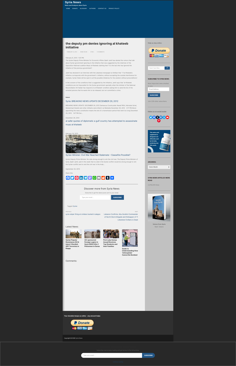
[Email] (99, 178)
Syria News (73, 2)
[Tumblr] (107, 178)
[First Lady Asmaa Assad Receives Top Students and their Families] (111, 233)
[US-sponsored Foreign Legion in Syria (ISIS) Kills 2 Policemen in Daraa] (92, 233)
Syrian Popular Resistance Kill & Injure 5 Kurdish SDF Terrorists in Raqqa (72, 244)
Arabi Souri (83, 52)
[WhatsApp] (94, 178)
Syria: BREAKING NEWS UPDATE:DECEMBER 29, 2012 (92, 101)
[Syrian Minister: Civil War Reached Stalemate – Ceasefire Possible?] (102, 144)
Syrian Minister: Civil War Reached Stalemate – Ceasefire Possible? (98, 155)
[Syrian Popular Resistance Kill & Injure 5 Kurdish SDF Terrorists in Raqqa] (73, 233)
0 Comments (100, 52)
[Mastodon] (90, 178)
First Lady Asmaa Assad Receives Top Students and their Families (110, 243)
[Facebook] (68, 178)
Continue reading (118, 362)
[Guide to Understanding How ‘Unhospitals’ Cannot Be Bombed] (130, 238)
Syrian (75, 206)
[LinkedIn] (81, 178)
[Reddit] (103, 178)
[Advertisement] (118, 24)
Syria (92, 52)
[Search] (167, 68)
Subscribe (117, 197)
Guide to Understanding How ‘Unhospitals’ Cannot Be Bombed (130, 252)
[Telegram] (85, 178)
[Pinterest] (76, 178)
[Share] (112, 178)
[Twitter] (72, 178)
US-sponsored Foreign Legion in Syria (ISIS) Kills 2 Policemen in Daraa (92, 243)
